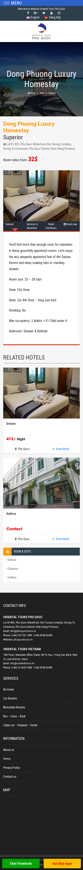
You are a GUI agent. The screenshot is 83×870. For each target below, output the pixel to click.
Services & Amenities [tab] (32, 226)
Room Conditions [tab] (51, 226)
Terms (7, 758)
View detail (62, 449)
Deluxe (11, 560)
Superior (12, 569)
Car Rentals (10, 698)
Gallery (11, 577)
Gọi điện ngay (62, 864)
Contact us (9, 776)
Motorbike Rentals (14, 707)
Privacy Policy (11, 767)
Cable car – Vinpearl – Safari (20, 725)
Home (32, 93)
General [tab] (10, 224)
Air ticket (8, 689)
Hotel (42, 93)
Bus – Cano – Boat (14, 716)
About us (8, 750)
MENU (16, 3)
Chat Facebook (21, 864)
